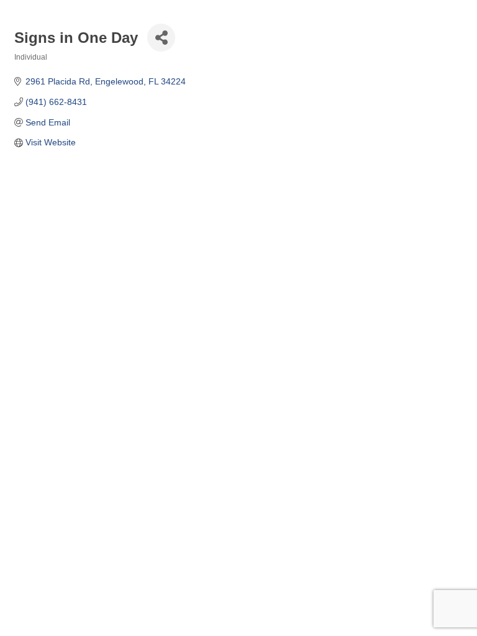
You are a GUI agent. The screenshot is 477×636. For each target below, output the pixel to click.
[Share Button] (161, 38)
